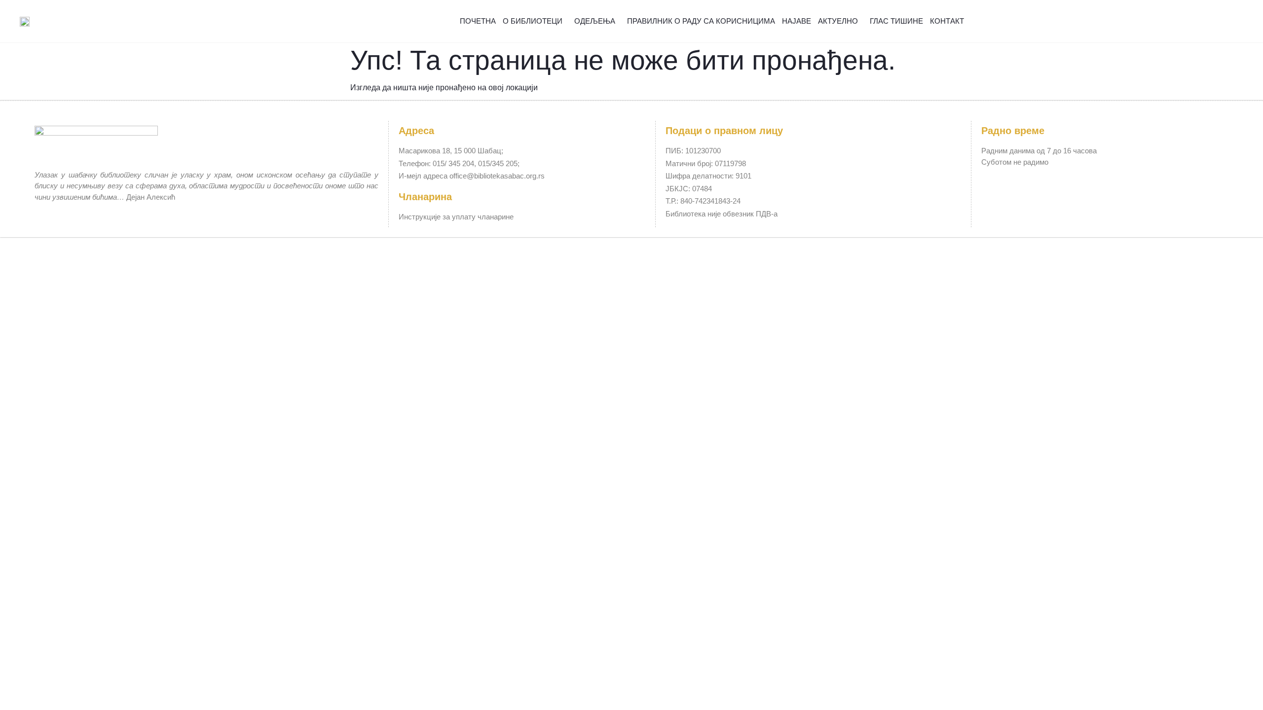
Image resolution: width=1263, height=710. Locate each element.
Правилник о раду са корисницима (701, 21)
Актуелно (838, 21)
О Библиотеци (532, 21)
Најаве (796, 21)
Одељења (594, 21)
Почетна (478, 21)
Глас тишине (896, 21)
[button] (1219, 21)
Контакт (947, 21)
